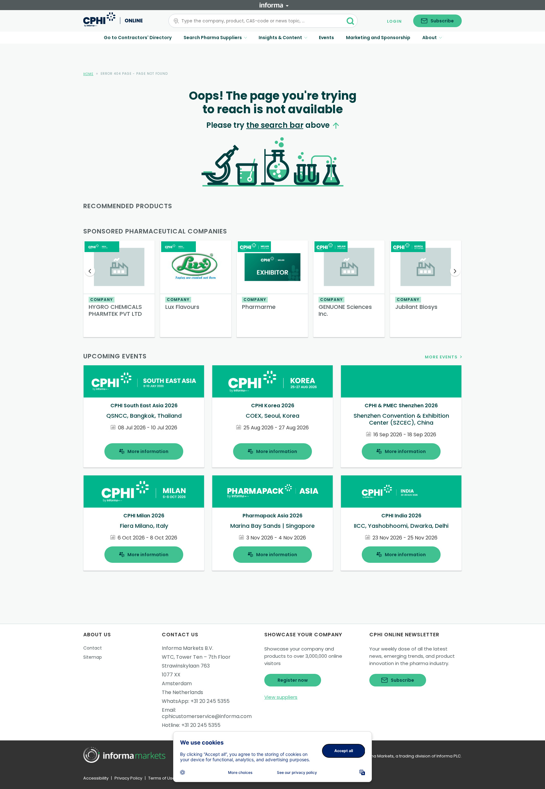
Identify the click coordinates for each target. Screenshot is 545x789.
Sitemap (92, 657)
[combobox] (259, 21)
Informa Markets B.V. (187, 648)
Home (88, 74)
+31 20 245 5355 (210, 701)
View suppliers (280, 697)
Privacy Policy (128, 778)
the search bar (274, 125)
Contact (92, 648)
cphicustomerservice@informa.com (207, 716)
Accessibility (95, 778)
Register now (293, 680)
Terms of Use (161, 778)
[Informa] (274, 5)
